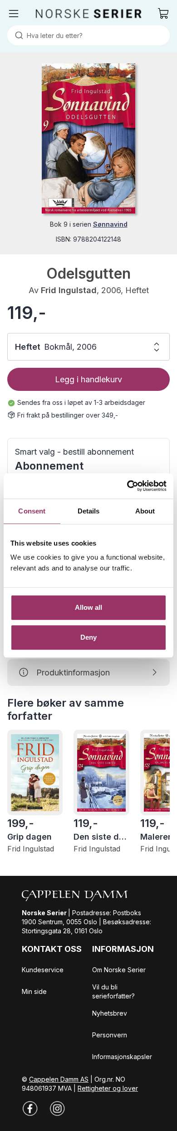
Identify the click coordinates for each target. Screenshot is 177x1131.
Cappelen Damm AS (58, 1079)
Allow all (89, 607)
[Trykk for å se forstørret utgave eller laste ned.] (88, 138)
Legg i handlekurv (88, 379)
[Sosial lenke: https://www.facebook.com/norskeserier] (30, 1108)
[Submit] (17, 35)
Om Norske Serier (119, 970)
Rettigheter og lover (108, 1088)
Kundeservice (43, 970)
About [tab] (145, 511)
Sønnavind (110, 224)
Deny (88, 637)
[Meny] (13, 13)
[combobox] (88, 35)
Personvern (109, 1035)
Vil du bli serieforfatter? (113, 991)
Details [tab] (89, 511)
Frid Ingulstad (69, 290)
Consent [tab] (31, 511)
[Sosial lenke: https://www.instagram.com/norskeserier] (57, 1108)
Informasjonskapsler (122, 1056)
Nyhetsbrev (109, 1013)
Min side (34, 991)
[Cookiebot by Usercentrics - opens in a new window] (127, 486)
